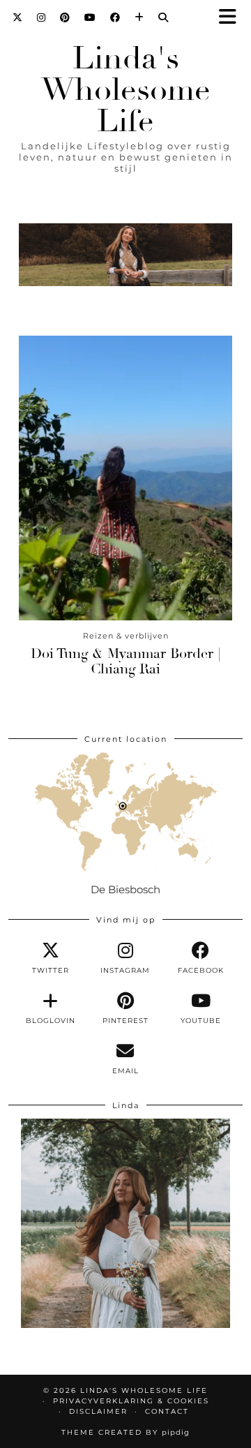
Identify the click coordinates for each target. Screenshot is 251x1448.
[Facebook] (115, 17)
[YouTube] (90, 17)
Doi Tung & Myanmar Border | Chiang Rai (125, 661)
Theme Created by (125, 1432)
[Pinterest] (65, 17)
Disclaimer (98, 1411)
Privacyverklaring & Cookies (131, 1400)
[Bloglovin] (139, 17)
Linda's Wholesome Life (126, 90)
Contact (167, 1411)
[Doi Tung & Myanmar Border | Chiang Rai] (125, 478)
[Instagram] (41, 17)
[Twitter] (18, 17)
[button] (232, 17)
